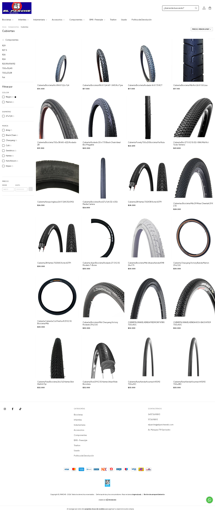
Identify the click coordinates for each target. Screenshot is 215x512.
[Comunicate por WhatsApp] (209, 500)
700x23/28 (7, 73)
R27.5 (4, 50)
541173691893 (154, 414)
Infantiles (22, 20)
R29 (4, 46)
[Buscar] (196, 8)
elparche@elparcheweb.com (160, 425)
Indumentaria (39, 20)
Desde (4, 185)
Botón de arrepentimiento (154, 494)
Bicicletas (6, 20)
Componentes (76, 20)
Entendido (142, 509)
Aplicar (30, 189)
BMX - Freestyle (96, 20)
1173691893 (153, 419)
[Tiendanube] (107, 500)
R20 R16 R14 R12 (8, 64)
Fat (3, 77)
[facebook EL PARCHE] (13, 409)
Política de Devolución (142, 20)
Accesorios (57, 20)
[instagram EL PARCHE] (5, 409)
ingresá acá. (137, 494)
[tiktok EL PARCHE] (20, 409)
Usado (124, 20)
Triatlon (113, 20)
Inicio (4, 27)
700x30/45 (7, 68)
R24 (4, 59)
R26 (4, 55)
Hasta (17, 185)
